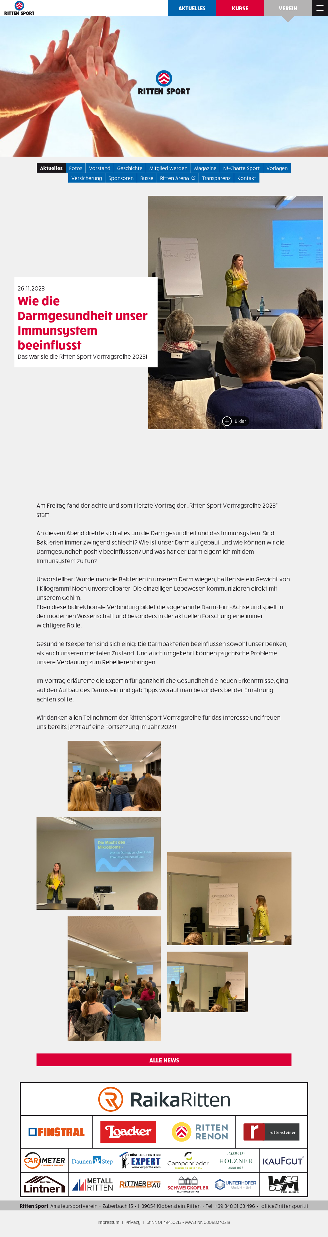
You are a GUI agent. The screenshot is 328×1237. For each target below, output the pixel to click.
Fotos (75, 168)
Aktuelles (192, 8)
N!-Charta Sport (241, 168)
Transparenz (216, 178)
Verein (288, 8)
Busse (146, 178)
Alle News (164, 1060)
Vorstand (100, 168)
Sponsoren (121, 178)
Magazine (205, 168)
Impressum (108, 1222)
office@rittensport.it (284, 1205)
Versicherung (86, 178)
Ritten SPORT (19, 8)
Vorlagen (277, 168)
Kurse (240, 8)
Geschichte (130, 168)
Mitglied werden (168, 168)
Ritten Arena (174, 178)
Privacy (133, 1222)
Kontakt (246, 178)
